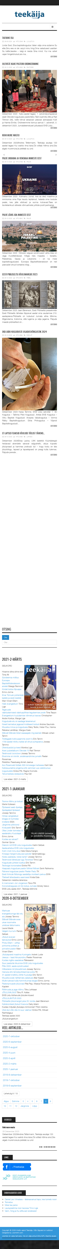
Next (56, 154)
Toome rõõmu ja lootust (12, 801)
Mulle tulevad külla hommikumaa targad (20, 980)
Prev (4, 154)
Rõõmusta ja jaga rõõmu (13, 989)
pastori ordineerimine (20, 64)
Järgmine (25, 1106)
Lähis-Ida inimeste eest (16, 215)
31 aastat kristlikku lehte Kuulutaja (17, 975)
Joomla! (5, 1236)
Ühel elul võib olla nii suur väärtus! (17, 1010)
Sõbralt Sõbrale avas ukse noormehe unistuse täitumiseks (11, 922)
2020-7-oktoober (11, 1036)
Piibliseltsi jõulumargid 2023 (19, 274)
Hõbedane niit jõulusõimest (14, 969)
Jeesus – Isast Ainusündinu (14, 957)
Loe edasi (53, 57)
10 (5, 1106)
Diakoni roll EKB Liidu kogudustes (17, 845)
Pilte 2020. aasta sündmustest (15, 966)
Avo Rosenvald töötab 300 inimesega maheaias (23, 765)
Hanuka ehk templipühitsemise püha (18, 972)
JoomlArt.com (17, 1233)
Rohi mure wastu (8, 1128)
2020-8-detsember (15, 898)
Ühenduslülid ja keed (11, 747)
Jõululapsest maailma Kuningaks (16, 954)
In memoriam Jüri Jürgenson (15, 883)
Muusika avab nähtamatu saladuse (17, 978)
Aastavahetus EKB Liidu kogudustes (18, 848)
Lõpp (34, 1106)
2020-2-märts (9, 1063)
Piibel (29, 278)
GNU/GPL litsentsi (44, 1236)
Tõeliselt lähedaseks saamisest (15, 877)
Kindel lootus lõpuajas (11, 689)
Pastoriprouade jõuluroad (13, 983)
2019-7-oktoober (11, 1080)
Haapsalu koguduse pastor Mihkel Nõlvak (20, 868)
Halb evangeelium (10, 704)
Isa (8, 38)
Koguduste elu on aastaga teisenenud (18, 721)
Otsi (5, 637)
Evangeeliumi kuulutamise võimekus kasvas (21, 715)
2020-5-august (10, 1047)
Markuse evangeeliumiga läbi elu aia (12, 913)
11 (10, 1106)
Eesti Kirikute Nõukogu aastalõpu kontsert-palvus (24, 874)
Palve (29, 162)
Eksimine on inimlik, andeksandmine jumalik (21, 756)
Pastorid (30, 67)
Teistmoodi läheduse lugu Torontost (17, 859)
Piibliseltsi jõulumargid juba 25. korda (18, 1001)
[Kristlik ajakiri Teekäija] (29, 14)
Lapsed (29, 436)
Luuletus (30, 41)
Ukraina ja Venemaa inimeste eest (21, 158)
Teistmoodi (11, 753)
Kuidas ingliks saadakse (12, 960)
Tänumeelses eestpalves (13, 774)
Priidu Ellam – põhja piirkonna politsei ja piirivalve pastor (11, 945)
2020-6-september (12, 1041)
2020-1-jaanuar (10, 1069)
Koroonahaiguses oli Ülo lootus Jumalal (19, 886)
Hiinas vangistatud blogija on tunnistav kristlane (10, 819)
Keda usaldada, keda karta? (14, 857)
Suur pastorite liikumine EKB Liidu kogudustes (22, 963)
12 (16, 1106)
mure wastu (10, 135)
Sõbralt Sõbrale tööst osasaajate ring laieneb (21, 733)
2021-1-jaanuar (13, 789)
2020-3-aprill (9, 1058)
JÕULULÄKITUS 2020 (11, 998)
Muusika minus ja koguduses (15, 727)
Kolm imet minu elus (11, 851)
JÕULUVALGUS (9, 992)
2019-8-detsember (12, 1074)
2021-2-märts (12, 659)
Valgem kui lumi (9, 931)
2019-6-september (12, 1085)
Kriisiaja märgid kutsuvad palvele (16, 854)
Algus (6, 1101)
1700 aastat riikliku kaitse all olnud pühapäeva (22, 741)
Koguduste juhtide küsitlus (13, 862)
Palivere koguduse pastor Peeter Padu (19, 871)
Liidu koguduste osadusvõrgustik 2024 (24, 332)
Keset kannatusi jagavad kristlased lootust (20, 724)
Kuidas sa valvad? (10, 839)
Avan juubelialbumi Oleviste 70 (15, 750)
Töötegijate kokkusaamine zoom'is (17, 739)
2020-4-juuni (9, 1052)
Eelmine (15, 1101)
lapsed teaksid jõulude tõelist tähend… (23, 433)
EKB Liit (29, 335)
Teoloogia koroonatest (11, 865)
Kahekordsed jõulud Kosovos (15, 1004)
